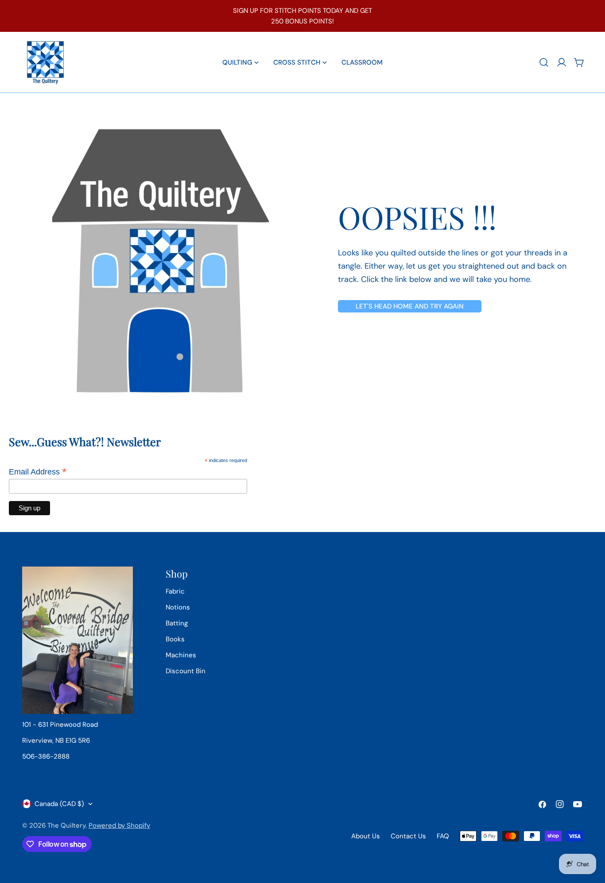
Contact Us (408, 836)
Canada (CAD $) (59, 803)
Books (175, 639)
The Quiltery (66, 825)
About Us (365, 836)
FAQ (443, 836)
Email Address (38, 472)
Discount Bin (186, 671)
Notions (178, 607)
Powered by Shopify (119, 825)
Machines (181, 655)
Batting (177, 623)
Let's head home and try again (410, 306)
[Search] (544, 62)
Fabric (175, 591)
